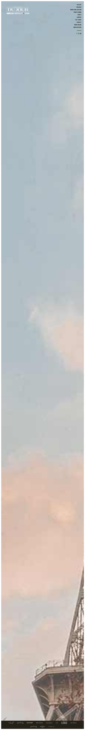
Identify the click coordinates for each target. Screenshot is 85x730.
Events (79, 15)
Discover (78, 7)
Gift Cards (78, 20)
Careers (79, 17)
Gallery (79, 5)
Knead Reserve (77, 27)
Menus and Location (75, 10)
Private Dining (77, 12)
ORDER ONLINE (77, 25)
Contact (79, 22)
